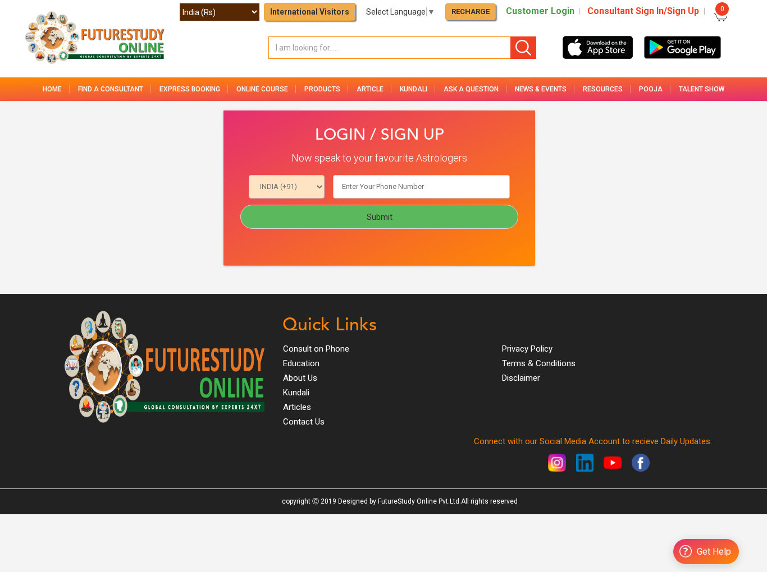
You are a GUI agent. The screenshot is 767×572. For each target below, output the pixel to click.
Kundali (296, 393)
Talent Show (701, 89)
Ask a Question (471, 89)
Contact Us (304, 422)
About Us (300, 378)
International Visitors (309, 11)
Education (301, 363)
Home (52, 89)
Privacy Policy (527, 349)
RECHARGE (470, 11)
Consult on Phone (316, 349)
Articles (297, 407)
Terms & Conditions (539, 363)
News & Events (541, 89)
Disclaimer (521, 378)
